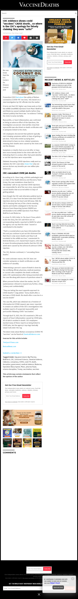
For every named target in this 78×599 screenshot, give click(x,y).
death (34, 362)
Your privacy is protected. (11, 401)
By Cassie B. (62, 110)
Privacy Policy (55, 583)
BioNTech (6, 359)
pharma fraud (31, 367)
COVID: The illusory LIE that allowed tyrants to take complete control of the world (63, 164)
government (16, 364)
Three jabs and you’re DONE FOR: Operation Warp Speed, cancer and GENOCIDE (63, 127)
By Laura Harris (63, 122)
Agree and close (58, 587)
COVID (21, 362)
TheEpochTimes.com (10, 342)
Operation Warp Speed (11, 367)
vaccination (27, 369)
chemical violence (35, 359)
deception (6, 364)
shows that (28, 164)
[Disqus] (23, 480)
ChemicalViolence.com (31, 334)
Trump (19, 369)
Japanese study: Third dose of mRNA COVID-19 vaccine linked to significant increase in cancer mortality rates (63, 117)
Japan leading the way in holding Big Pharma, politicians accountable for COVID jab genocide (63, 137)
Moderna (38, 364)
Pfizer (23, 367)
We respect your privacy (28, 578)
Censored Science (21, 359)
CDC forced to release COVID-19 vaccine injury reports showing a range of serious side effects (62, 204)
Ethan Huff (18, 33)
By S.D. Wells (62, 152)
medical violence (27, 364)
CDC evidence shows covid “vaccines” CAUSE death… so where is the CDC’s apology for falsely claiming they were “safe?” (63, 96)
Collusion (6, 362)
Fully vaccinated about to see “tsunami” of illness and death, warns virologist (62, 174)
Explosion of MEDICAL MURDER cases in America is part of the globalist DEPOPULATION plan (62, 85)
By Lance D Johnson (64, 187)
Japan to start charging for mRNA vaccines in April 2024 (62, 280)
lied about (20, 97)
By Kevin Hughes (63, 199)
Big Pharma (32, 357)
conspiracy (14, 362)
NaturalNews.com (9, 346)
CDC (12, 359)
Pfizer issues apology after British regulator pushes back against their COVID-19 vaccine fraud (63, 183)
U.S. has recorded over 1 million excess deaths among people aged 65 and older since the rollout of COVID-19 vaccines (63, 215)
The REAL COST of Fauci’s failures (62, 156)
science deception (10, 369)
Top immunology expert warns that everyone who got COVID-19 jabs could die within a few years (63, 106)
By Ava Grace (62, 89)
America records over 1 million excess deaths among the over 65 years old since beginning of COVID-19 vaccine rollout (63, 194)
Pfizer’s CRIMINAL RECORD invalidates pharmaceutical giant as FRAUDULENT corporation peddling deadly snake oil (63, 236)
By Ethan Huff (62, 100)
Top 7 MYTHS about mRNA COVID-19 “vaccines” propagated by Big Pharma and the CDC (63, 260)
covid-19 (28, 362)
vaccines (36, 369)
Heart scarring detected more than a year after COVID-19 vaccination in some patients (63, 226)
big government (21, 357)
